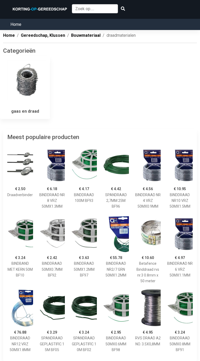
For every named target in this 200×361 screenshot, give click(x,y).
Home (15, 24)
